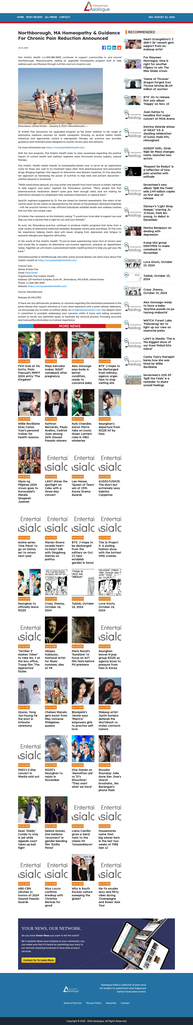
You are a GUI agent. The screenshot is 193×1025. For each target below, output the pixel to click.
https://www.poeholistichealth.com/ (65, 147)
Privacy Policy (93, 1003)
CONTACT (64, 17)
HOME (20, 17)
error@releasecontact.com (86, 309)
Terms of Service (72, 1003)
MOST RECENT (34, 17)
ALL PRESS (51, 17)
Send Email (31, 272)
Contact (125, 1003)
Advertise (111, 1003)
